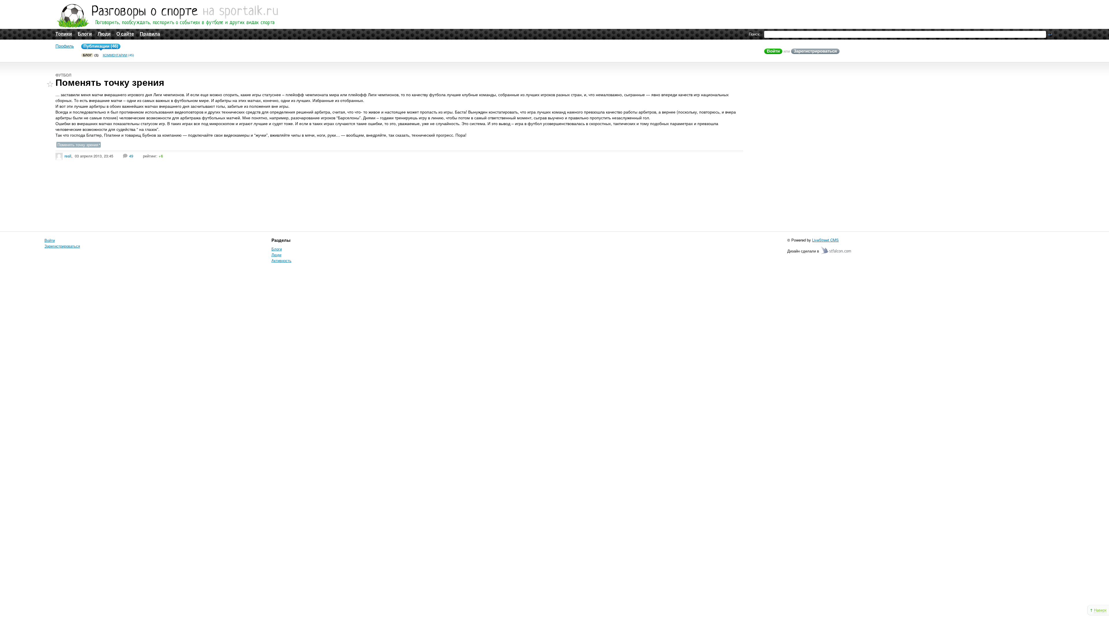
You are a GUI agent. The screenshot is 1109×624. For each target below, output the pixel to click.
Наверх (1100, 610)
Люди (104, 33)
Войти (773, 51)
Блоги (85, 33)
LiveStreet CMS (825, 240)
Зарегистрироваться (815, 51)
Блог (87, 55)
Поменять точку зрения (109, 82)
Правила (150, 33)
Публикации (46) (100, 46)
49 (131, 156)
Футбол (63, 75)
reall (67, 156)
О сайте (125, 33)
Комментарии (115, 55)
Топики (63, 33)
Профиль (64, 46)
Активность (281, 260)
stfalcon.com (836, 250)
